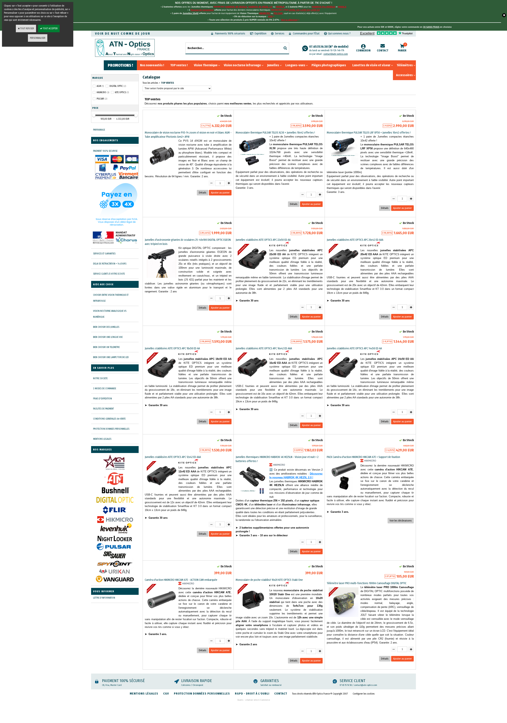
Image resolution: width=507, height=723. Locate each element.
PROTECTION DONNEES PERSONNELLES (111, 428)
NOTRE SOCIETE (100, 378)
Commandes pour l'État (306, 33)
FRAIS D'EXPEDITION (102, 398)
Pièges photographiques (329, 65)
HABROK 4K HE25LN (236, 7)
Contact (382, 50)
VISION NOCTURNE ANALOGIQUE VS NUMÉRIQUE (109, 314)
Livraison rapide (196, 680)
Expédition (260, 33)
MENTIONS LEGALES (102, 439)
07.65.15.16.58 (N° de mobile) (328, 48)
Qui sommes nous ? (339, 33)
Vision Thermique (205, 65)
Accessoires (404, 75)
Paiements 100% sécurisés (230, 33)
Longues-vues (295, 65)
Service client (352, 680)
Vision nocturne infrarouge (242, 65)
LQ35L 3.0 (294, 10)
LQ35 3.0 (305, 10)
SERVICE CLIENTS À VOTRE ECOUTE (109, 273)
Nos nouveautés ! (152, 65)
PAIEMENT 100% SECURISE (105, 151)
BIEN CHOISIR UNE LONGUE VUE (108, 337)
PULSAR (278, 13)
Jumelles (273, 65)
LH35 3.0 (315, 10)
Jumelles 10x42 (190, 13)
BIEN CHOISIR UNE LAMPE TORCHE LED (111, 357)
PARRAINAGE (99, 129)
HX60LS (342, 7)
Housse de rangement (202, 10)
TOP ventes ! (179, 65)
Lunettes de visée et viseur (371, 65)
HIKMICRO (264, 13)
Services (279, 33)
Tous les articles (150, 82)
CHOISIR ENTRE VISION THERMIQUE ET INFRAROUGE (111, 298)
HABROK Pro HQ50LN (323, 7)
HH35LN (280, 7)
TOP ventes (167, 82)
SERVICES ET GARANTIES (104, 253)
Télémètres (405, 65)
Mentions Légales (144, 693)
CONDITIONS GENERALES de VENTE (109, 418)
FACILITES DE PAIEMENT (103, 408)
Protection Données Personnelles (202, 693)
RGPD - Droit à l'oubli (252, 693)
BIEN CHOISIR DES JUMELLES (106, 327)
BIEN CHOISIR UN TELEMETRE (106, 347)
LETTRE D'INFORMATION (104, 597)
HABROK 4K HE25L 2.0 (260, 7)
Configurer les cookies (364, 693)
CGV (166, 693)
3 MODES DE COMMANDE (104, 388)
